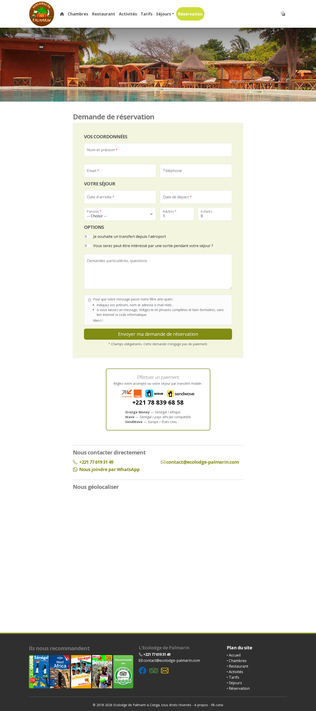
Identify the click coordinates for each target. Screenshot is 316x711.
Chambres (78, 14)
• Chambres (237, 660)
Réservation (190, 14)
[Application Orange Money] (131, 393)
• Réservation (238, 688)
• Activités (235, 671)
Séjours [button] (163, 14)
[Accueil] (62, 14)
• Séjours (234, 682)
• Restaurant (237, 666)
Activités (128, 14)
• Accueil (234, 655)
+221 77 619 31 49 (95, 462)
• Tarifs (233, 677)
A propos (201, 705)
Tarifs (146, 14)
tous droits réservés (176, 705)
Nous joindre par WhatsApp (108, 469)
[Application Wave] (154, 393)
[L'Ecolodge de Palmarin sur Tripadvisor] (153, 670)
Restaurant (103, 14)
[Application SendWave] (180, 393)
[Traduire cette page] (283, 14)
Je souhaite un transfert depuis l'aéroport (129, 236)
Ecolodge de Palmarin (129, 705)
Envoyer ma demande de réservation (158, 334)
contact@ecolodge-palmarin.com (202, 462)
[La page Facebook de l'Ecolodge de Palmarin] (142, 670)
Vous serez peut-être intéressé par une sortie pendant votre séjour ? (153, 245)
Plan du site (239, 647)
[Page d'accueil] (41, 14)
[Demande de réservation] (164, 670)
